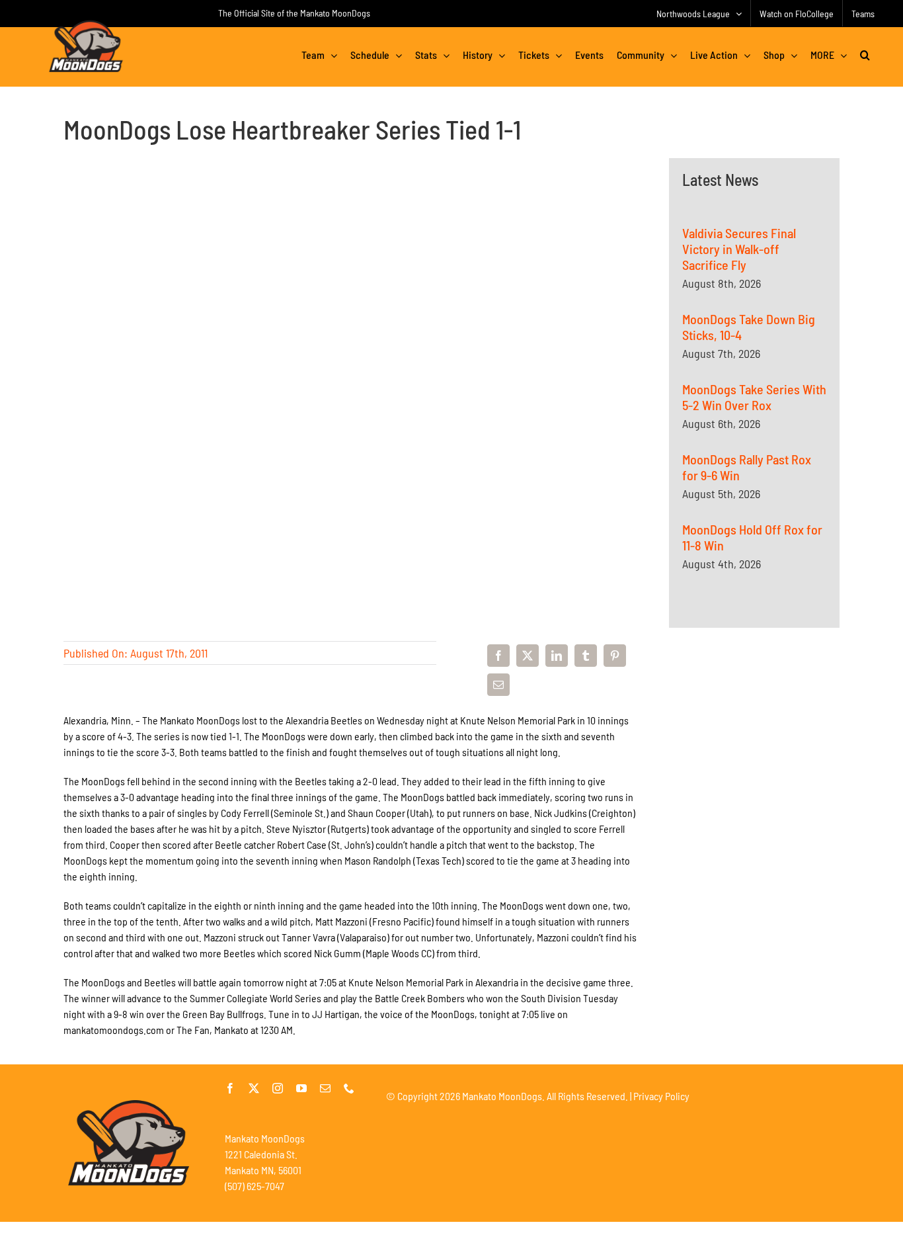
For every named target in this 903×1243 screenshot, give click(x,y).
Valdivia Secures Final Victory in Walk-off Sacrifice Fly (739, 249)
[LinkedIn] (556, 655)
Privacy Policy (661, 1096)
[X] (527, 655)
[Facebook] (498, 655)
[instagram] (277, 1088)
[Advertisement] (754, 795)
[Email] (498, 684)
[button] (865, 55)
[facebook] (230, 1088)
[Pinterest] (614, 655)
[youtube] (301, 1088)
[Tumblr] (585, 655)
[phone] (349, 1088)
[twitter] (254, 1088)
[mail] (325, 1088)
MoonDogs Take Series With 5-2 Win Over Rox (754, 397)
